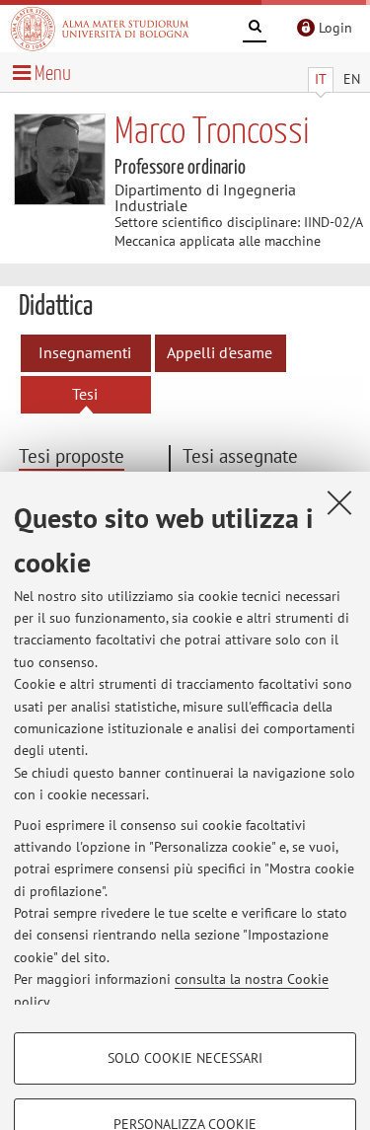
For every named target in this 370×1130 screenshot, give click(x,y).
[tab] (92, 457)
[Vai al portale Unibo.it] (99, 28)
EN (351, 79)
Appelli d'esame (219, 352)
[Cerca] (254, 29)
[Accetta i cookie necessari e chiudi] (339, 502)
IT (321, 79)
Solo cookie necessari (185, 1058)
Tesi (85, 394)
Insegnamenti (84, 352)
